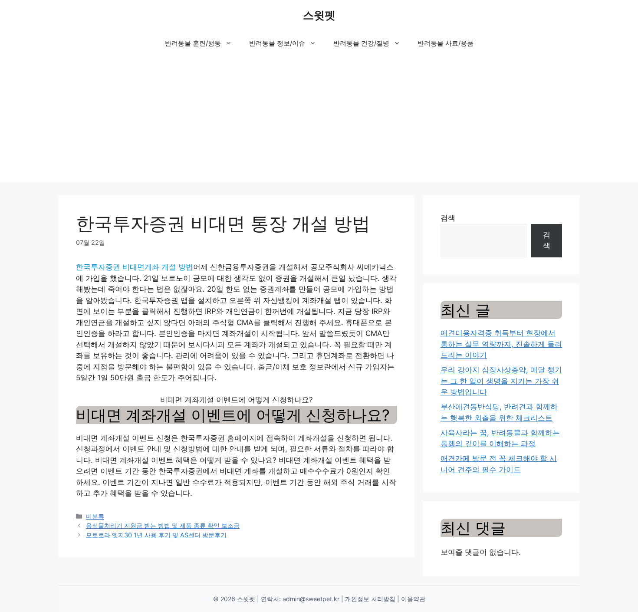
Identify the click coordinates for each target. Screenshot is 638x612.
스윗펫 (319, 15)
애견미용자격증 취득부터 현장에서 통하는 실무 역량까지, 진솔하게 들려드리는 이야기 (501, 344)
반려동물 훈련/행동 (193, 43)
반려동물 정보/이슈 (277, 43)
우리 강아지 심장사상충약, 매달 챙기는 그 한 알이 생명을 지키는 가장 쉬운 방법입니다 (501, 380)
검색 (448, 218)
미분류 (95, 516)
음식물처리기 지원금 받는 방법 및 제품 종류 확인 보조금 (163, 525)
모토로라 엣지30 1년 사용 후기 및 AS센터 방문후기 (156, 535)
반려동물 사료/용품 (446, 43)
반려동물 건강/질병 (361, 43)
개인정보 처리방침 (370, 598)
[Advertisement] (319, 121)
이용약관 (413, 598)
